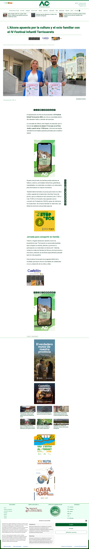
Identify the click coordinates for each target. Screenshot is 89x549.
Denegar (71, 528)
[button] (86, 520)
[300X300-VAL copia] (44, 231)
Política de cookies (7, 546)
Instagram (71, 509)
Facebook (71, 507)
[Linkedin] (50, 110)
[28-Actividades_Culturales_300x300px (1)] (44, 403)
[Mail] (68, 514)
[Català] (9, 2)
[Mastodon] (46, 110)
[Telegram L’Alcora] (44, 178)
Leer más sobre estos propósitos (80, 546)
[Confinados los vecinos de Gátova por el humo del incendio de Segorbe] (61, 422)
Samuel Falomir (35, 336)
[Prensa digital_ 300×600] (44, 479)
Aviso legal (25, 546)
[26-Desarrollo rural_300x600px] (44, 381)
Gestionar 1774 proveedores (66, 546)
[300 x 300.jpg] (35, 285)
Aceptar (71, 524)
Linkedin (71, 511)
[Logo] (44, 4)
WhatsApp (71, 518)
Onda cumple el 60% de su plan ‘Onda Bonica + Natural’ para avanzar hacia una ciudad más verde (18, 15)
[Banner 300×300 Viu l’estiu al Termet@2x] (44, 444)
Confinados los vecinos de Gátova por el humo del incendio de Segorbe (61, 427)
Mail (70, 513)
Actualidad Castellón (81, 99)
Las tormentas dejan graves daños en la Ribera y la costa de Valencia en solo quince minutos (27, 427)
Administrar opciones (71, 532)
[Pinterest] (54, 110)
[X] (42, 110)
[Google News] (34, 110)
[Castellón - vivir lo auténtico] (44, 39)
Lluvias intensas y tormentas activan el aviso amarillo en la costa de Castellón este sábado (75, 15)
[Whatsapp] (36, 110)
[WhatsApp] (68, 518)
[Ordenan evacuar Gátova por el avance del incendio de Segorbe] (33, 15)
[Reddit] (52, 110)
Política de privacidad (17, 546)
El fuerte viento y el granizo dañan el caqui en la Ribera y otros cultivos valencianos (43, 427)
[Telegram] (44, 110)
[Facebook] (40, 110)
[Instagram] (38, 110)
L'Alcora (28, 336)
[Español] (11, 2)
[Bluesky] (48, 110)
